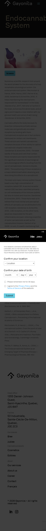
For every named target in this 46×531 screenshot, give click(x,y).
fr (43, 232)
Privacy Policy (24, 286)
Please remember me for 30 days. (21, 282)
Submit (9, 295)
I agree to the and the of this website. (22, 287)
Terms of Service (14, 288)
